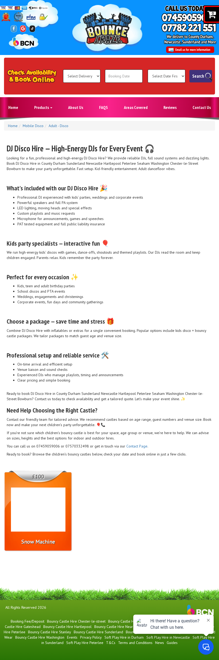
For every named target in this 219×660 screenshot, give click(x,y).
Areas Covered (136, 107)
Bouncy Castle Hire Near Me (116, 626)
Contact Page (136, 446)
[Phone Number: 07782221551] (189, 27)
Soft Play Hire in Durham (124, 637)
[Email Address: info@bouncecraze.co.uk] (190, 49)
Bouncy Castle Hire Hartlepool (67, 626)
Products (42, 107)
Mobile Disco (33, 125)
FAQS (103, 107)
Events (72, 637)
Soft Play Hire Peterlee (84, 642)
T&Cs (110, 642)
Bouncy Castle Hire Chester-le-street (76, 621)
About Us (75, 107)
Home (13, 107)
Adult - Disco (58, 125)
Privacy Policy (91, 637)
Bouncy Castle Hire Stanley (49, 632)
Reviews (170, 107)
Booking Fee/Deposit (27, 621)
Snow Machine (38, 541)
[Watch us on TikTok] (32, 28)
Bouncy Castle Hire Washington (39, 637)
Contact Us (202, 107)
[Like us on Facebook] (13, 28)
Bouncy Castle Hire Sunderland (98, 632)
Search (198, 76)
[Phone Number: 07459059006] (189, 17)
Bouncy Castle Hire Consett (129, 621)
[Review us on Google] (23, 28)
